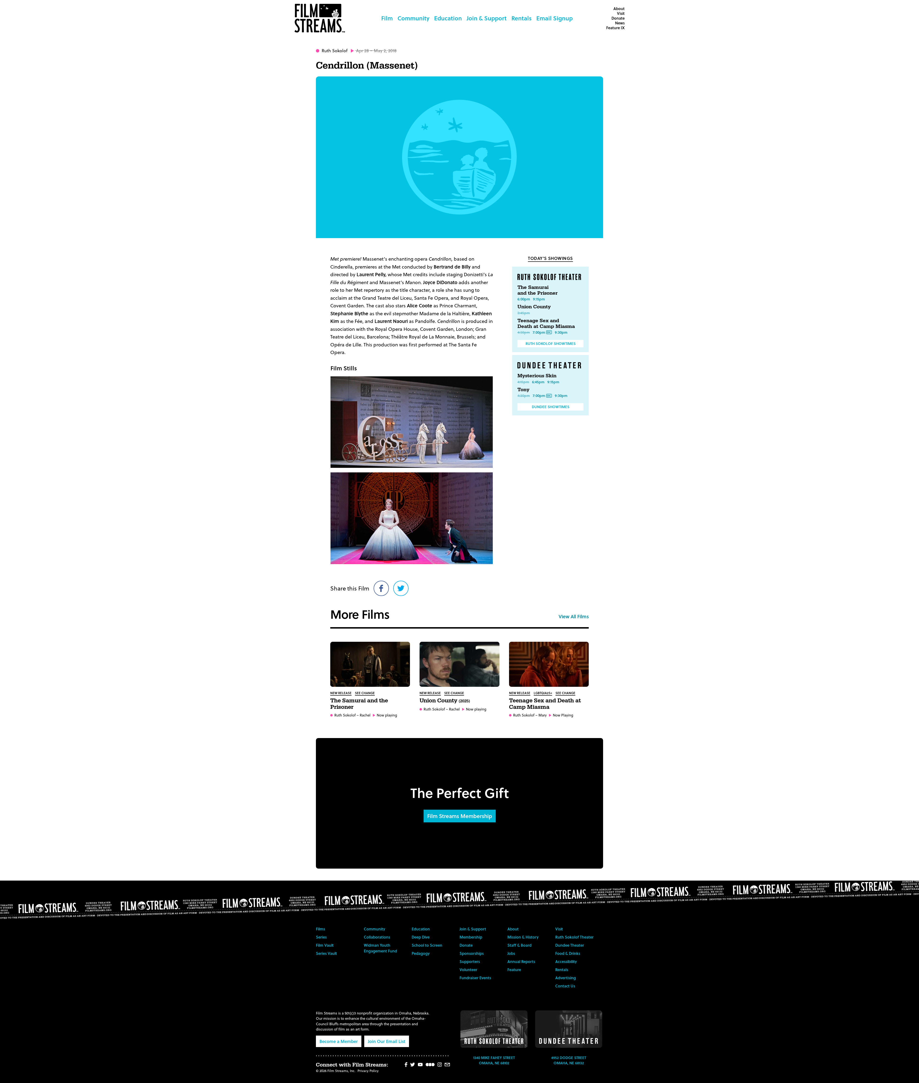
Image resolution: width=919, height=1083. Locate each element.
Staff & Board (519, 945)
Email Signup (554, 18)
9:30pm (561, 332)
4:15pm (523, 381)
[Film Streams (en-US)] (320, 18)
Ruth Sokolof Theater (574, 937)
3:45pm (523, 312)
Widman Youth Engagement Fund (380, 948)
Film (387, 18)
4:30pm (523, 332)
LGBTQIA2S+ (543, 693)
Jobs (511, 953)
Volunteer (468, 969)
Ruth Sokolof (334, 50)
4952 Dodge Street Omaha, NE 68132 (568, 1060)
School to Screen (427, 945)
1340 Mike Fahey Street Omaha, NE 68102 (494, 1060)
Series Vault (326, 953)
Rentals (521, 18)
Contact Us (565, 986)
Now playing (387, 715)
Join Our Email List (386, 1041)
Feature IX (615, 27)
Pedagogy (421, 953)
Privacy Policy (368, 1070)
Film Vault (325, 945)
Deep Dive (421, 937)
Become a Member (338, 1041)
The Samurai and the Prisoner (537, 290)
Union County (534, 307)
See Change (365, 693)
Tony (523, 390)
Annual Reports (521, 961)
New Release (341, 693)
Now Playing (563, 715)
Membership (471, 937)
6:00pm (523, 299)
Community (413, 18)
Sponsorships (472, 953)
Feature (514, 969)
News (620, 23)
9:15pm (539, 299)
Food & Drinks (567, 953)
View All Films (574, 616)
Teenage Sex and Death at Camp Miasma (546, 324)
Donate (618, 18)
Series (321, 937)
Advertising (565, 977)
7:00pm (539, 332)
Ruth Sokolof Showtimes (551, 343)
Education (448, 18)
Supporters (470, 961)
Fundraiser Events (475, 977)
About (619, 8)
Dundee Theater (569, 945)
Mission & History (522, 937)
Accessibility (566, 961)
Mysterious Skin (536, 376)
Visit (621, 13)
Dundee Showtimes (550, 406)
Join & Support (487, 18)
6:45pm (538, 381)
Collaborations (377, 937)
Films (320, 929)
